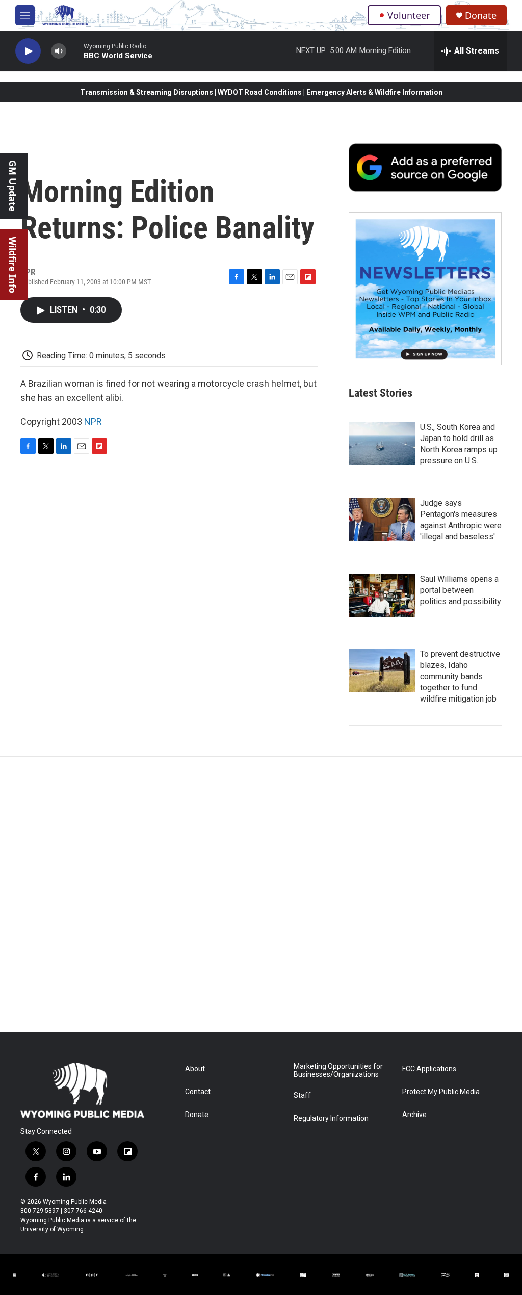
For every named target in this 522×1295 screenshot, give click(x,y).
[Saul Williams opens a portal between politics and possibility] (382, 595)
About (195, 1069)
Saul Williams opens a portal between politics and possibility (460, 590)
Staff (302, 1095)
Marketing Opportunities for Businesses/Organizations (338, 1070)
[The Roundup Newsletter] (425, 289)
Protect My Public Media (441, 1092)
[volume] (58, 51)
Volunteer (408, 15)
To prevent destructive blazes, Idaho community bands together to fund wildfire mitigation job (460, 676)
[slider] (74, 50)
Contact (198, 1092)
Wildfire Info (13, 265)
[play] (28, 51)
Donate (481, 15)
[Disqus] (261, 894)
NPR (93, 421)
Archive (414, 1115)
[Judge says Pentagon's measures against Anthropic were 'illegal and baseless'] (382, 519)
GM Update (13, 186)
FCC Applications (429, 1069)
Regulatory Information (331, 1118)
